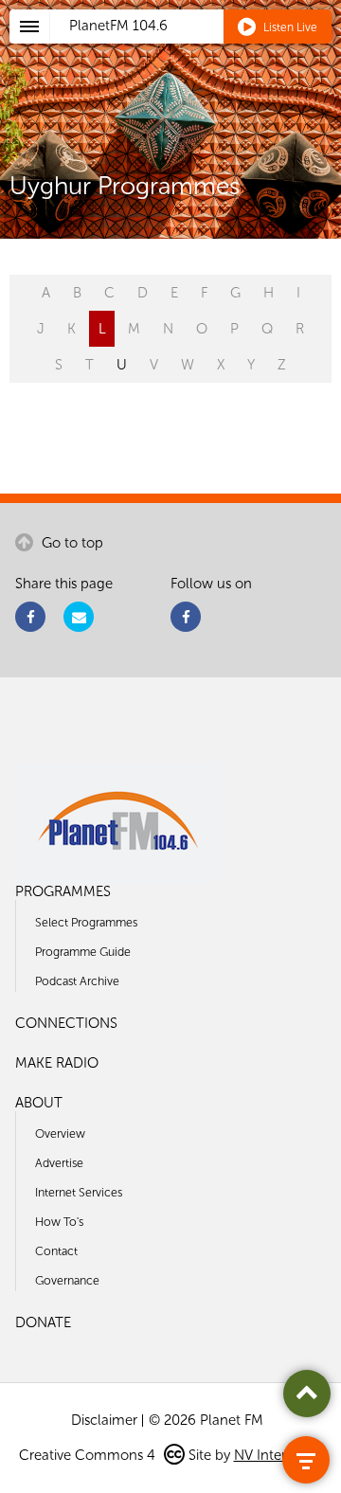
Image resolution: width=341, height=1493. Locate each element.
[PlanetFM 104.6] (196, 48)
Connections (66, 1023)
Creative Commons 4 (89, 1455)
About (39, 1102)
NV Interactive (278, 1455)
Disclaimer (104, 1420)
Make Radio (57, 1062)
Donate (43, 1322)
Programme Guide (83, 951)
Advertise (59, 1163)
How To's (59, 1221)
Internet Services (78, 1192)
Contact (56, 1251)
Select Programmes (86, 922)
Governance (67, 1280)
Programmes (63, 891)
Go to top (70, 542)
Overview (60, 1133)
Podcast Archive (77, 981)
